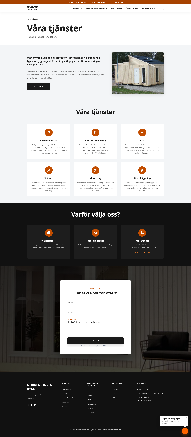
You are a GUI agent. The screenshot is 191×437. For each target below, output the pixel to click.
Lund (89, 400)
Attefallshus (77, 8)
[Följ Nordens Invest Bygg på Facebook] (31, 404)
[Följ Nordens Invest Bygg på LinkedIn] (35, 404)
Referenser (136, 8)
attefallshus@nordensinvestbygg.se (150, 393)
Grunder (119, 8)
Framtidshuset (99, 8)
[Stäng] (186, 418)
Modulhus (110, 8)
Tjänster (128, 8)
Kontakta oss (38, 87)
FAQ (151, 8)
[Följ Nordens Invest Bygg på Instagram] (28, 404)
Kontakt (159, 8)
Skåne (89, 391)
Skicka (95, 341)
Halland (90, 408)
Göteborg (90, 412)
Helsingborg (91, 404)
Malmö (89, 396)
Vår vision (145, 8)
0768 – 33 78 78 (143, 389)
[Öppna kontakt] (185, 431)
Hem (29, 19)
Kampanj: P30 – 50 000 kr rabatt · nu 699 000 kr (95, 2)
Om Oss (115, 389)
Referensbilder (118, 394)
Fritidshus (89, 8)
